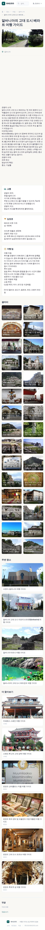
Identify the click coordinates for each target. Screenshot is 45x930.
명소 (7, 12)
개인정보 (13, 925)
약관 (19, 925)
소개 (8, 925)
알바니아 (22, 12)
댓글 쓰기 (5, 912)
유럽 (14, 12)
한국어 (37, 3)
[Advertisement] (22, 82)
